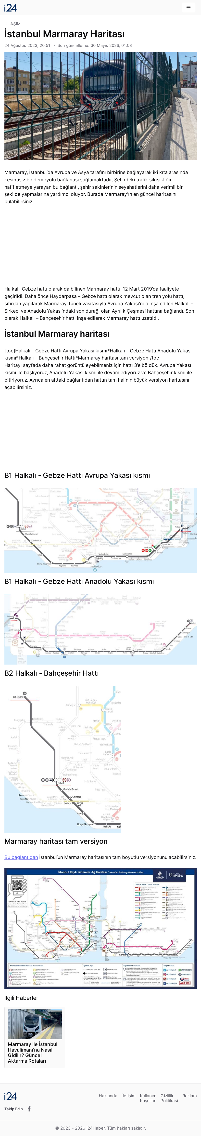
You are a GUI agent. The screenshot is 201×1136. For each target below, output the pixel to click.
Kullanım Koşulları (148, 1098)
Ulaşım (12, 24)
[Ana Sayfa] (10, 8)
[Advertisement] (100, 246)
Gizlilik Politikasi (169, 1098)
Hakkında (108, 1095)
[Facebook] (29, 1109)
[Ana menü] (188, 7)
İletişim (129, 1095)
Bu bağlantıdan (21, 857)
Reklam (189, 1095)
